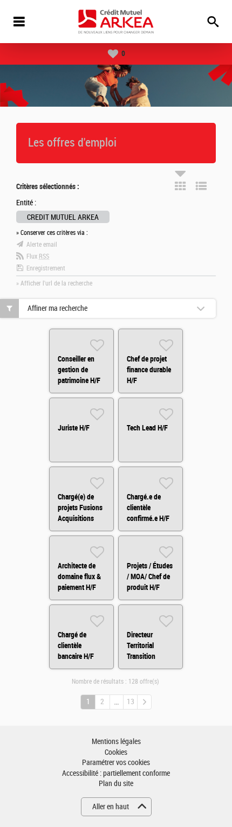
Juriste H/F (74, 427)
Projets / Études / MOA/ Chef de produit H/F (150, 576)
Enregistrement (45, 268)
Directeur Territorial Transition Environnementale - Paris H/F (153, 656)
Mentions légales (116, 741)
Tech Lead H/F (147, 427)
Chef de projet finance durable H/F (149, 370)
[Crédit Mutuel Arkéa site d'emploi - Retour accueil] (116, 21)
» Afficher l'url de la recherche (54, 283)
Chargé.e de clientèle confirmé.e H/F (148, 507)
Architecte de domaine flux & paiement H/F (79, 576)
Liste (201, 185)
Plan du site (116, 783)
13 (130, 701)
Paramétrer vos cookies (116, 762)
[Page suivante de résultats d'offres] (144, 702)
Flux (37, 256)
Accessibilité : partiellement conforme (116, 773)
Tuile (180, 185)
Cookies (116, 752)
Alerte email (41, 244)
